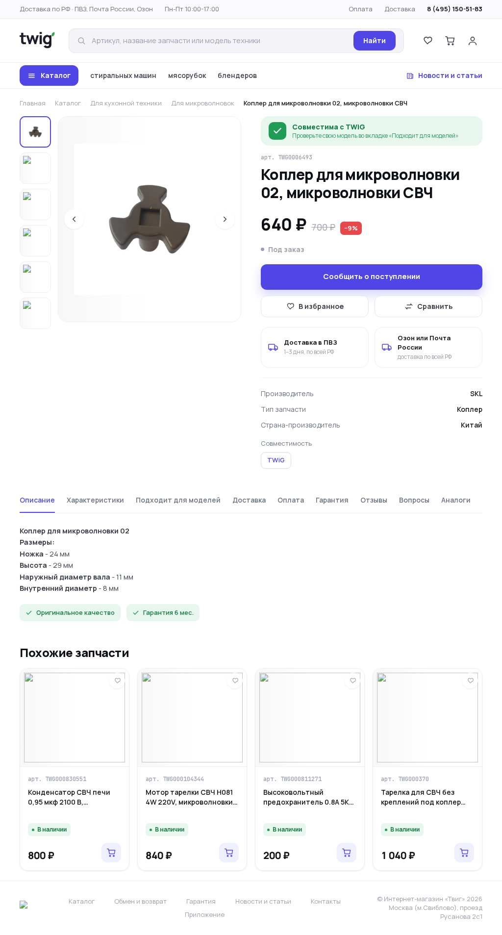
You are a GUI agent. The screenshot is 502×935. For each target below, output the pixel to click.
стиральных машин (123, 75)
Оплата (361, 8)
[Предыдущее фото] (74, 219)
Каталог (56, 75)
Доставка (399, 8)
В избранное (321, 306)
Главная (33, 103)
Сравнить (434, 306)
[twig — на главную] (37, 41)
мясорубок (187, 75)
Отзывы (373, 500)
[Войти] (472, 41)
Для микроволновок (202, 103)
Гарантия (332, 500)
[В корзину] (111, 852)
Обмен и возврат (140, 901)
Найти (374, 40)
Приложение (205, 914)
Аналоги (456, 500)
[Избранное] (427, 41)
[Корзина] (450, 41)
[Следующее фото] (225, 219)
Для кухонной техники (126, 103)
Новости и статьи (450, 75)
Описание (37, 500)
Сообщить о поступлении (371, 276)
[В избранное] (117, 680)
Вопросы (414, 500)
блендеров (237, 75)
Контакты (326, 901)
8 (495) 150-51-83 (454, 8)
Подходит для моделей (178, 500)
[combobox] (220, 41)
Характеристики (95, 500)
